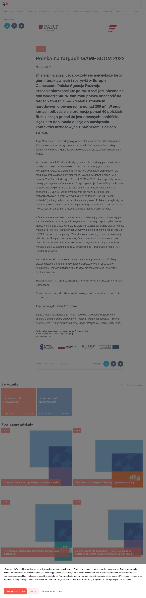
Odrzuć (33, 591)
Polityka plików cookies (52, 591)
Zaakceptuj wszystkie (15, 591)
